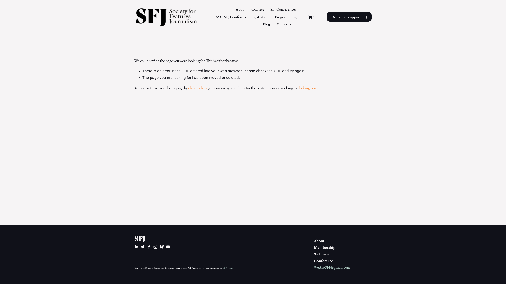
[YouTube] (168, 247)
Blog (266, 24)
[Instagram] (155, 247)
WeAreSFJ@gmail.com (332, 267)
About (240, 9)
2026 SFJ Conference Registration (242, 16)
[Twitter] (143, 247)
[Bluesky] (162, 247)
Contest (257, 9)
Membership (286, 24)
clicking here (198, 87)
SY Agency (228, 267)
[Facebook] (149, 247)
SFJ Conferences (283, 9)
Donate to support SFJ (349, 17)
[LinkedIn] (136, 247)
